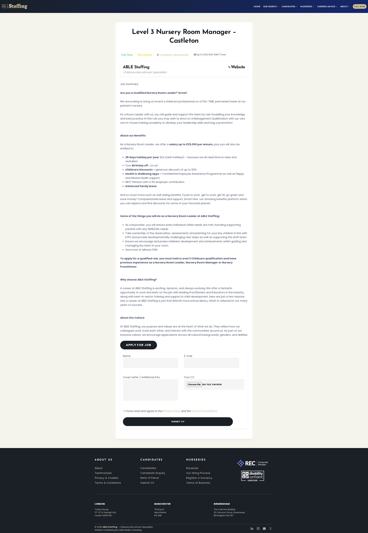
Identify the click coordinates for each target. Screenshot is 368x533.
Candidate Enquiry (152, 473)
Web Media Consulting (130, 530)
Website (238, 67)
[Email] (264, 528)
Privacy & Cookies (106, 478)
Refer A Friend (149, 478)
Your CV (189, 377)
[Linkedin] (252, 528)
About (98, 468)
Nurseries (192, 468)
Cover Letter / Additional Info (141, 377)
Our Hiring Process (198, 473)
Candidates (148, 468)
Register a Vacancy (199, 478)
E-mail (188, 356)
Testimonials (103, 473)
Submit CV (147, 483)
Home (257, 6)
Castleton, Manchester (174, 55)
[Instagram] (258, 528)
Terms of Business (198, 483)
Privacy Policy (171, 411)
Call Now (359, 6)
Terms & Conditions (204, 411)
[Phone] (270, 528)
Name (127, 356)
